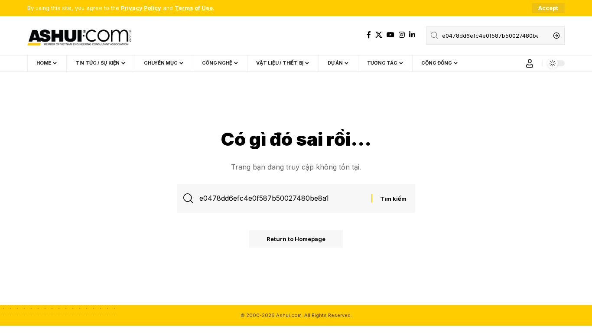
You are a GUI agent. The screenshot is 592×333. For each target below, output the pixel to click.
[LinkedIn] (412, 35)
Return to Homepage (296, 238)
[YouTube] (390, 35)
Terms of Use (194, 8)
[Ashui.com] (79, 36)
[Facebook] (368, 35)
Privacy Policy (141, 8)
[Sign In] (529, 63)
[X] (378, 35)
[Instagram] (402, 35)
